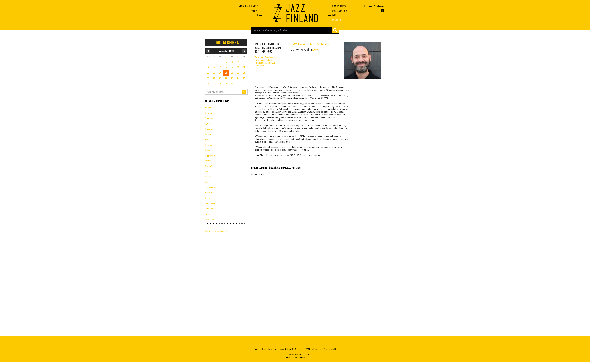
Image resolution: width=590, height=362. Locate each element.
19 (208, 78)
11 (244, 67)
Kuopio (208, 150)
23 (232, 78)
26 (208, 83)
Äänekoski (209, 219)
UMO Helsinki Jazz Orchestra (309, 44)
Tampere (209, 208)
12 (208, 73)
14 (220, 73)
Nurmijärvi (209, 166)
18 (244, 73)
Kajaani (208, 129)
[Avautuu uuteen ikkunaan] (383, 11)
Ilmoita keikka (226, 42)
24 (238, 78)
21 (220, 78)
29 (226, 83)
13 (214, 73)
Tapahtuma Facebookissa (266, 57)
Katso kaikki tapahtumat (216, 231)
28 (220, 83)
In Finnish (368, 6)
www (315, 49)
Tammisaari (210, 203)
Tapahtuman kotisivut (264, 60)
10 (238, 67)
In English (380, 6)
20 (214, 78)
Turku (207, 214)
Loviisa (208, 161)
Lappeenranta (211, 155)
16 (232, 73)
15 (226, 73)
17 (238, 73)
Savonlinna (210, 187)
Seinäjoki (209, 192)
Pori (207, 171)
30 (232, 83)
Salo (207, 182)
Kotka (207, 139)
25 (244, 78)
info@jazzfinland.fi (328, 349)
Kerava (208, 134)
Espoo (208, 108)
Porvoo (208, 177)
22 (226, 78)
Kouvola (208, 145)
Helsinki (208, 113)
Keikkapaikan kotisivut (265, 63)
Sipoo (207, 198)
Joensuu (209, 118)
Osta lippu (259, 65)
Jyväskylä (209, 123)
